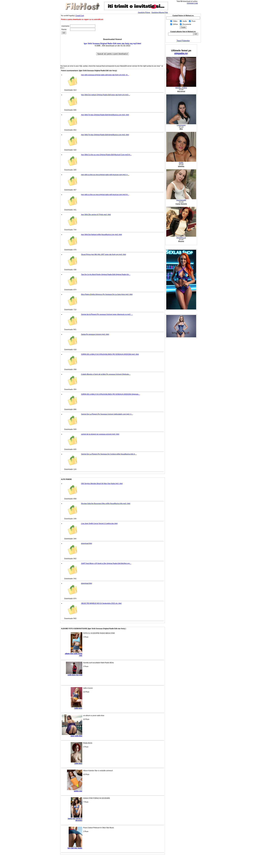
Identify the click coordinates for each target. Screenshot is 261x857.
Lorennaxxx (181, 125)
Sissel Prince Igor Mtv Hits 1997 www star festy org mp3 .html (103, 254)
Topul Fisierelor (183, 41)
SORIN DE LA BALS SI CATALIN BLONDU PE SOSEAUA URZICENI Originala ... (110, 394)
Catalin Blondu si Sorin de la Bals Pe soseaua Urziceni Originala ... (105, 374)
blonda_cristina (181, 88)
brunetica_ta (181, 238)
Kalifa (181, 163)
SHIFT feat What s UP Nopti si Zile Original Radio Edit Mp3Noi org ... (106, 563)
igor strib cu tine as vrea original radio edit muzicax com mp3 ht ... (105, 195)
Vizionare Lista (192, 3)
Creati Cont (79, 16)
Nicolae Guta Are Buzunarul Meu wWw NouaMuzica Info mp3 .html (105, 503)
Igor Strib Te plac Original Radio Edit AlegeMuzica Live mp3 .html (105, 115)
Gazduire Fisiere (144, 12)
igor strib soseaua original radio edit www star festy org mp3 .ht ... (105, 75)
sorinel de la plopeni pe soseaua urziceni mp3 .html (100, 434)
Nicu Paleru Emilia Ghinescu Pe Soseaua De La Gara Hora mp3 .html (107, 294)
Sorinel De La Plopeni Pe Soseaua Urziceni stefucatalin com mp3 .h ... (107, 414)
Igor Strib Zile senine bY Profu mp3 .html (96, 215)
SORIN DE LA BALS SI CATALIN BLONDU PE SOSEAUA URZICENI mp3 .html (110, 354)
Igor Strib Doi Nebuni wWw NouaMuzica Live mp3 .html (101, 234)
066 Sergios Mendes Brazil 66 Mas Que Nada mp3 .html (102, 484)
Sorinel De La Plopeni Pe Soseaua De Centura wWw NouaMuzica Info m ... (109, 454)
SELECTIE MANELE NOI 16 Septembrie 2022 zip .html (101, 603)
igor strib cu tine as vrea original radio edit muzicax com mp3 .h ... (105, 175)
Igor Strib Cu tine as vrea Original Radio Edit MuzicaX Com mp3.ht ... (106, 155)
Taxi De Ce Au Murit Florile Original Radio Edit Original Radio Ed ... (105, 274)
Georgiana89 (181, 200)
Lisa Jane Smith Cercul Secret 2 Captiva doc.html (99, 523)
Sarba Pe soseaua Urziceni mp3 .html (95, 334)
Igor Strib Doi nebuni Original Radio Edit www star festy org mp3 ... (105, 95)
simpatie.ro (180, 53)
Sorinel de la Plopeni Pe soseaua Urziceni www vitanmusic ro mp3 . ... (107, 314)
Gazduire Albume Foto (159, 12)
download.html (86, 543)
